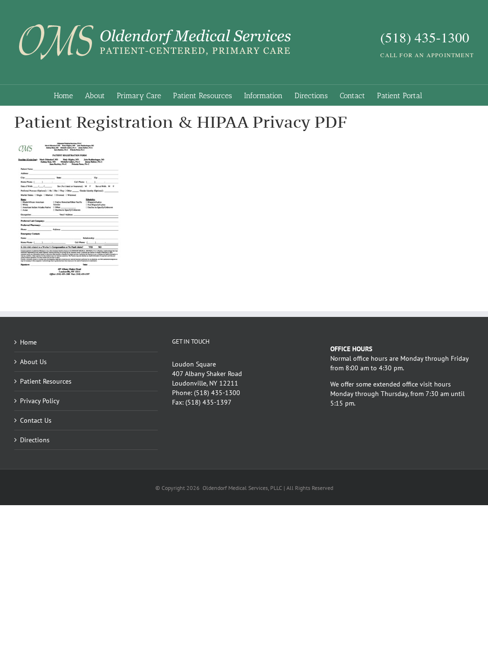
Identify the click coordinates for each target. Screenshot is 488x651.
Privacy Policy (40, 401)
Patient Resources (45, 381)
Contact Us (35, 420)
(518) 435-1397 (208, 402)
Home (28, 342)
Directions (35, 440)
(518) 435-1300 (217, 392)
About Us (33, 361)
